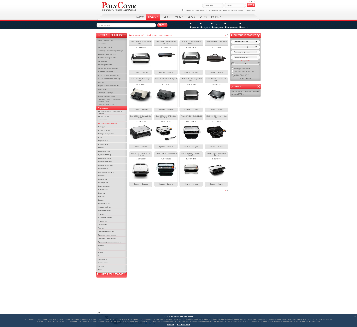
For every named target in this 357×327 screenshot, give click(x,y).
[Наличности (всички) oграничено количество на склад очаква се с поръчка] (245, 47)
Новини (166, 17)
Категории (102, 35)
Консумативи (102, 61)
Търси (162, 25)
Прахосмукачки (103, 203)
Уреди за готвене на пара (107, 238)
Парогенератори (104, 186)
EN (254, 1)
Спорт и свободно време (106, 96)
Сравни (136, 72)
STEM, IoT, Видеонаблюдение (108, 75)
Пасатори (101, 193)
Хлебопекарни (103, 263)
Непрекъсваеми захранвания (108, 85)
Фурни (100, 252)
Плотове (101, 200)
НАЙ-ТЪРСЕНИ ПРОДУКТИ (112, 274)
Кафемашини (103, 141)
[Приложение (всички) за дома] (245, 57)
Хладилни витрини (104, 256)
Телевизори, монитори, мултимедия (110, 51)
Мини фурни (102, 179)
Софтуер (101, 82)
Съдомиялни (102, 221)
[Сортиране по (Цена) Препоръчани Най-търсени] (245, 42)
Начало (140, 17)
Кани (100, 137)
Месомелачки (103, 168)
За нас (203, 17)
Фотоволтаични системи (106, 72)
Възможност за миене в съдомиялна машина (240, 75)
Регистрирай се (201, 10)
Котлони (101, 148)
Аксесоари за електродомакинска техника (110, 112)
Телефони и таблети (105, 47)
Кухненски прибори (105, 155)
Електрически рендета (106, 134)
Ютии (100, 270)
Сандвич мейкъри (104, 207)
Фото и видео (102, 89)
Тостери (101, 228)
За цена (145, 72)
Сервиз (191, 17)
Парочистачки (103, 189)
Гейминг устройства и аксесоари (109, 79)
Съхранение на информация (108, 68)
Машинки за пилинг (105, 162)
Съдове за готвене (105, 217)
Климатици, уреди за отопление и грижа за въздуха (109, 100)
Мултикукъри (103, 182)
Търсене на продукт (245, 35)
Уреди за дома (103, 108)
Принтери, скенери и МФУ (107, 58)
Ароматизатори (103, 116)
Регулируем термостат (242, 68)
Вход (251, 5)
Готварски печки (104, 130)
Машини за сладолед (105, 165)
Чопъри (101, 266)
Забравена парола (214, 10)
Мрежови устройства (105, 65)
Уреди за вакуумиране (106, 231)
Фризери (101, 245)
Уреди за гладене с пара (107, 235)
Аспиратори (102, 120)
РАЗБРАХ (170, 325)
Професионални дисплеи (106, 54)
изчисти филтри (245, 78)
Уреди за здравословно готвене (109, 242)
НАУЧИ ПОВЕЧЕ (183, 325)
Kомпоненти (102, 44)
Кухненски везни (104, 151)
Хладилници (102, 259)
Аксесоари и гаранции (105, 92)
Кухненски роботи (104, 158)
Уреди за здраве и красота (107, 104)
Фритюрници (102, 249)
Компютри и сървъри (105, 40)
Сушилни (101, 214)
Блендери (101, 127)
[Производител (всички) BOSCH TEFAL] (245, 52)
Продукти (153, 17)
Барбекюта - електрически (107, 123)
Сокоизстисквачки (104, 210)
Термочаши (102, 224)
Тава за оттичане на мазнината (245, 71)
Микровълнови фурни (106, 172)
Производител (118, 35)
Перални (101, 196)
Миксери (101, 175)
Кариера (179, 17)
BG (249, 1)
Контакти (216, 17)
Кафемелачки (103, 144)
